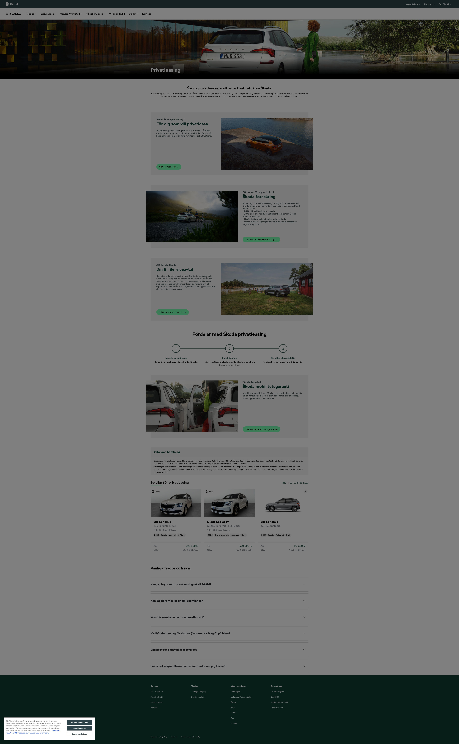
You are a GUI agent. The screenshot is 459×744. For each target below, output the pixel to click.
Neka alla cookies (79, 728)
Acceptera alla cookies (79, 722)
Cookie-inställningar (79, 734)
